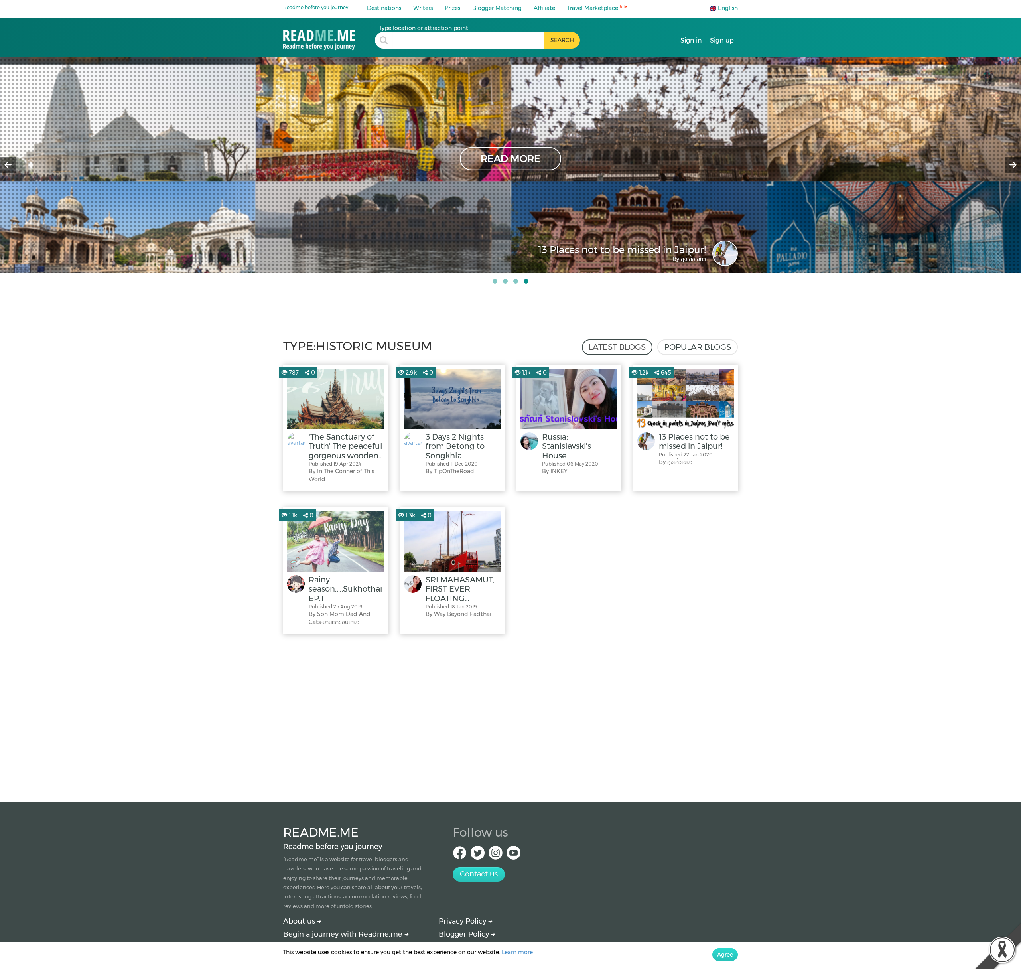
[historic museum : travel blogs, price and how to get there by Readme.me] (329, 37)
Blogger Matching (497, 8)
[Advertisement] (510, 716)
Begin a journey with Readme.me (343, 934)
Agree (725, 954)
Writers (423, 8)
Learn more (517, 952)
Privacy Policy (463, 921)
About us (300, 921)
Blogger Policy (465, 934)
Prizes (452, 8)
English (727, 8)
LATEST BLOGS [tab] (617, 347)
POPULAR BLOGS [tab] (697, 347)
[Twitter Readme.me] (478, 855)
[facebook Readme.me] (460, 855)
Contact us (479, 874)
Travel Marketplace (597, 8)
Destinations (384, 8)
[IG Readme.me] (496, 855)
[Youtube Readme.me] (513, 855)
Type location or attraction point (423, 28)
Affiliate (544, 8)
